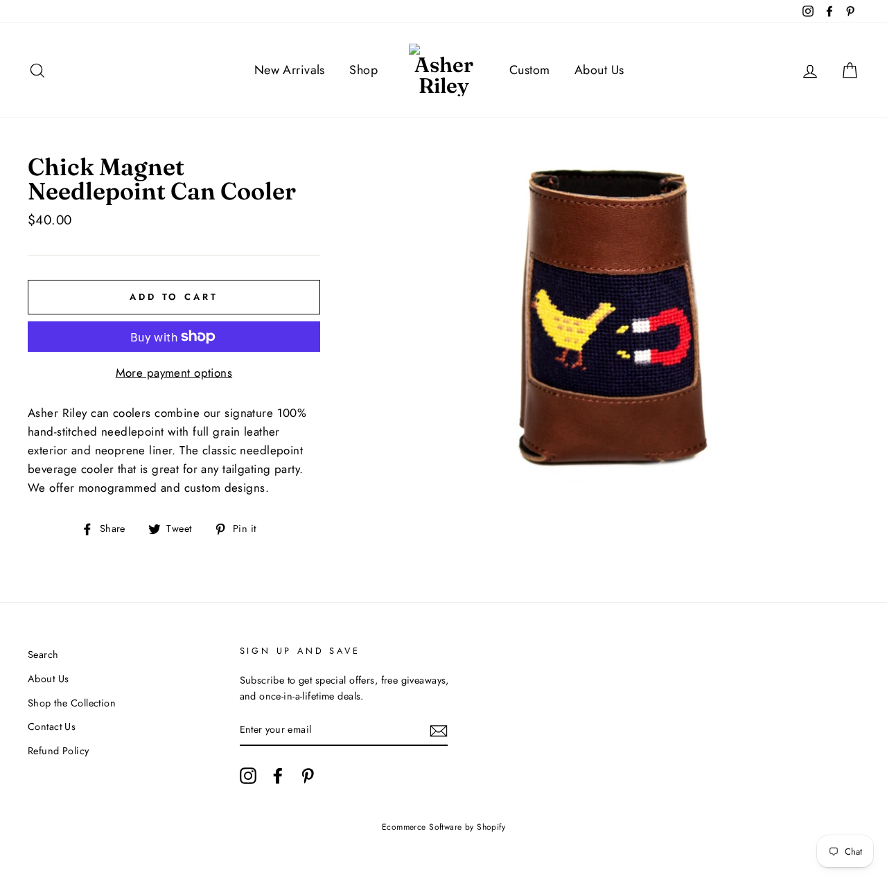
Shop (363, 70)
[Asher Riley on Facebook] (278, 775)
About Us (599, 70)
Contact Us (52, 726)
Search (43, 654)
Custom (529, 70)
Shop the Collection (72, 703)
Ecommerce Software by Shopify (443, 827)
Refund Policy (58, 751)
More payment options (174, 372)
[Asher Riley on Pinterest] (307, 775)
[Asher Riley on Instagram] (248, 775)
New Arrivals (289, 70)
